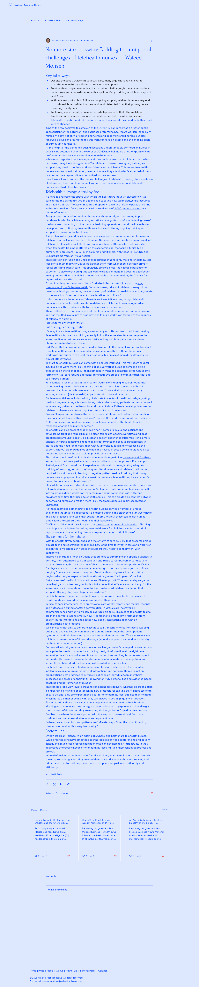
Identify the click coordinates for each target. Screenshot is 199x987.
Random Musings (74, 20)
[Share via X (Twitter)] (54, 784)
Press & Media (45, 970)
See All (165, 809)
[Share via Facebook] (47, 784)
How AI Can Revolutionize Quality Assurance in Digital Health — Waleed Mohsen (97, 821)
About (59, 970)
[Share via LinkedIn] (61, 784)
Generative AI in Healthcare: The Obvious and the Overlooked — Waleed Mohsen (52, 821)
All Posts (35, 20)
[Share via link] (68, 784)
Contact (102, 970)
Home (33, 970)
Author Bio (71, 970)
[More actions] (151, 40)
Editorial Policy (87, 970)
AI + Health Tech (52, 20)
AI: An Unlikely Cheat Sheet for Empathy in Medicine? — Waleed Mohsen (146, 821)
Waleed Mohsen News (27, 5)
